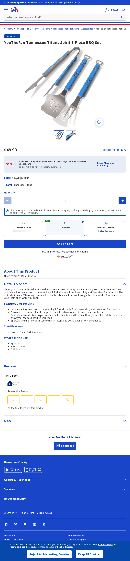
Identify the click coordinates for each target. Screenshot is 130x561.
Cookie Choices (65, 547)
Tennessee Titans (42, 29)
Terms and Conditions (21, 546)
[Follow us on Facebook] (6, 524)
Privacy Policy (105, 544)
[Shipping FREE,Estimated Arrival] (65, 228)
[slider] (65, 86)
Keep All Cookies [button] (89, 554)
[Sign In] (107, 9)
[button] (110, 164)
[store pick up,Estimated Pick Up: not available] (24, 228)
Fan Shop (20, 29)
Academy (8, 29)
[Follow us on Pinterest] (44, 524)
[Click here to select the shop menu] (6, 9)
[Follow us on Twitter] (16, 524)
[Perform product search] (122, 17)
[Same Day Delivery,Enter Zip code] (106, 228)
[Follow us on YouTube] (25, 524)
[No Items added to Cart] (123, 9)
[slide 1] (59, 135)
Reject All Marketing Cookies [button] (49, 554)
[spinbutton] (65, 200)
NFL (29, 29)
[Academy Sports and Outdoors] (14, 9)
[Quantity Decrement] (7, 200)
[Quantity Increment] (122, 200)
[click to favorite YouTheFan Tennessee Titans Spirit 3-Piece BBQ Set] (99, 122)
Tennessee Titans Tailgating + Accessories (73, 29)
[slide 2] (71, 135)
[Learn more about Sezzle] (65, 256)
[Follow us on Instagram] (34, 524)
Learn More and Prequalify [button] (105, 164)
